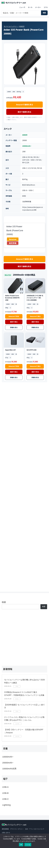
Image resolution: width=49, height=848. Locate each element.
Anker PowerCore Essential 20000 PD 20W (12, 297)
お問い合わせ (6, 832)
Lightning (6, 805)
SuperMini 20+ (10, 350)
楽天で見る (14, 322)
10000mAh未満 (9, 769)
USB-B (5, 793)
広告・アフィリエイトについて (34, 829)
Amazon (12, 239)
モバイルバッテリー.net (16, 2)
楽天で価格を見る (24, 112)
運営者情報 (5, 829)
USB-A (5, 787)
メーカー (38, 7)
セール (30, 7)
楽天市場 (12, 243)
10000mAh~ (7, 757)
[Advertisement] (24, 485)
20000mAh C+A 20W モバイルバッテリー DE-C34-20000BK (35, 297)
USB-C (5, 799)
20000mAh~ (26, 146)
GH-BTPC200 (31, 350)
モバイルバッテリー (11, 26)
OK (21, 844)
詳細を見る (14, 327)
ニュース (22, 7)
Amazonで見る (14, 316)
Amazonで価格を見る (24, 104)
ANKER (21, 26)
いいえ (28, 844)
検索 (44, 13)
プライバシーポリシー (17, 829)
